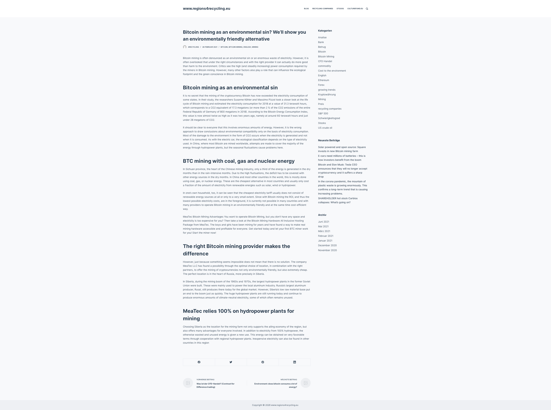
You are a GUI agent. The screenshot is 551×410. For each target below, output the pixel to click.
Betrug (322, 46)
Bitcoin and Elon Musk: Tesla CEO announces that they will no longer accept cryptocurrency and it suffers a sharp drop (342, 170)
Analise (322, 37)
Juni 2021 (323, 221)
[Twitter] (231, 362)
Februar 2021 (325, 235)
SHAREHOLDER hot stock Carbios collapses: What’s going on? (338, 200)
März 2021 (324, 231)
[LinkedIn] (295, 362)
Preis (321, 104)
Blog (306, 8)
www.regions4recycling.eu (206, 8)
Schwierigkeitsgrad (329, 118)
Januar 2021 (325, 240)
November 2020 (327, 250)
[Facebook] (199, 362)
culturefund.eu (355, 8)
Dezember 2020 (327, 245)
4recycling (193, 47)
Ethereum (323, 80)
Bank (321, 42)
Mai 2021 (323, 226)
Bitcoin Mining (235, 47)
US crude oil (325, 127)
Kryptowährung (327, 94)
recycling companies (322, 8)
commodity (324, 66)
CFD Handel (325, 61)
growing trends (326, 89)
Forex (321, 84)
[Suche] (367, 9)
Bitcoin (224, 47)
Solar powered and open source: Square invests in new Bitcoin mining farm (342, 149)
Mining (255, 47)
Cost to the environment (332, 70)
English (247, 47)
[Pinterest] (263, 362)
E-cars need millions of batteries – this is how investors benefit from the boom (341, 157)
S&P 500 (323, 113)
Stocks (340, 8)
